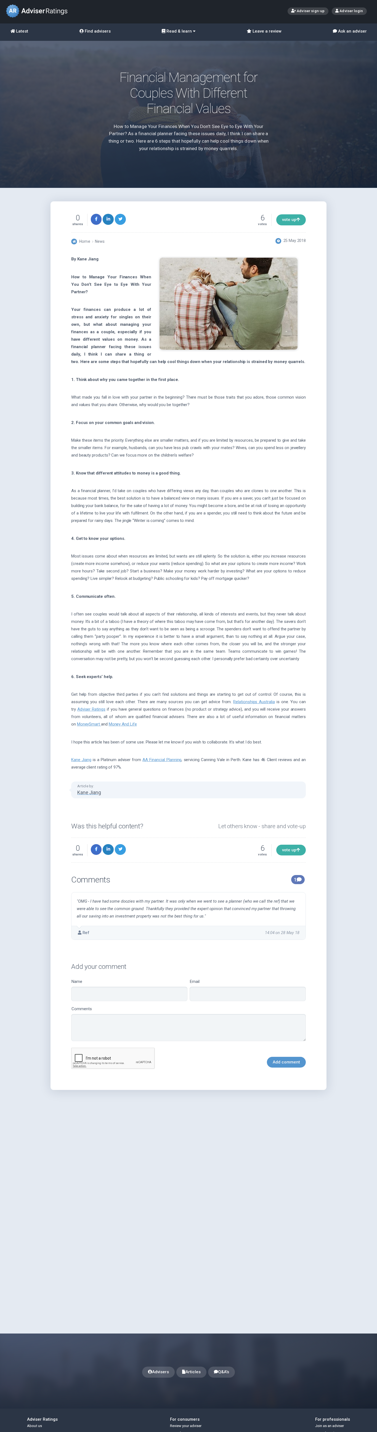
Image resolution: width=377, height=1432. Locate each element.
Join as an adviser (329, 1426)
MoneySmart (89, 724)
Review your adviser (185, 1426)
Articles (193, 1371)
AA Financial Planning (161, 759)
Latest (21, 31)
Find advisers (97, 31)
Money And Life (123, 724)
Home (84, 241)
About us (34, 1426)
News (100, 241)
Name (76, 981)
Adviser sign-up (310, 11)
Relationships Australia (254, 701)
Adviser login (351, 11)
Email (195, 981)
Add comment (286, 1062)
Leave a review (266, 31)
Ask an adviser (352, 31)
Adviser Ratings (91, 709)
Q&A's (223, 1371)
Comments (81, 1008)
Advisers (160, 1371)
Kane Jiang (81, 759)
